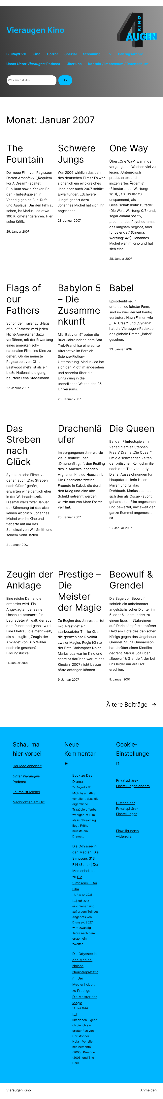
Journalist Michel (26, 792)
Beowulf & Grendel (131, 580)
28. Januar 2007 (69, 220)
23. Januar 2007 (121, 349)
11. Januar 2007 (17, 663)
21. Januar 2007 (17, 545)
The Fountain (25, 154)
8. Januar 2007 (120, 679)
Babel (121, 287)
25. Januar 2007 (69, 399)
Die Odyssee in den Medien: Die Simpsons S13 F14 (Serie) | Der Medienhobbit (85, 858)
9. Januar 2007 (68, 679)
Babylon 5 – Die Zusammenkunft (79, 304)
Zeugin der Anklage (29, 580)
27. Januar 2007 (17, 388)
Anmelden (148, 1090)
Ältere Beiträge (131, 704)
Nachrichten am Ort (29, 802)
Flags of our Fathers (23, 299)
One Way (128, 148)
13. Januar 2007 (120, 528)
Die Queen (131, 428)
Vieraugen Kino (35, 30)
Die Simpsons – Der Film (84, 883)
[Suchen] (65, 80)
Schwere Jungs (77, 154)
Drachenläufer (80, 434)
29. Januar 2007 (17, 231)
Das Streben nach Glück (23, 445)
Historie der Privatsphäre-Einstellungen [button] (127, 808)
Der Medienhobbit (27, 766)
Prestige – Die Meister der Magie (79, 591)
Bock (76, 775)
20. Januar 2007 (69, 517)
